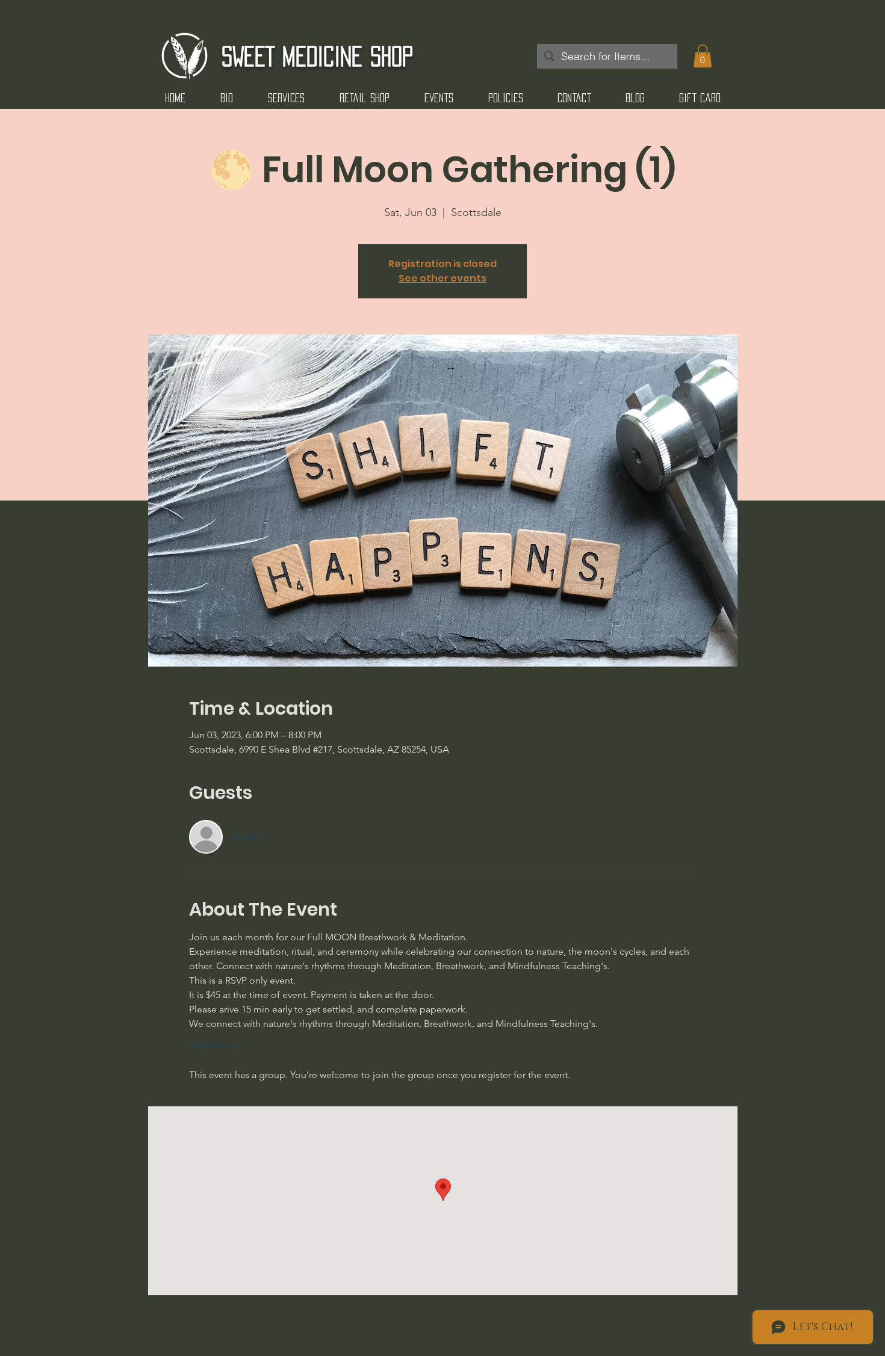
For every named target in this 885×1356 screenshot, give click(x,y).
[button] (702, 56)
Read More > (217, 1044)
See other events (442, 278)
